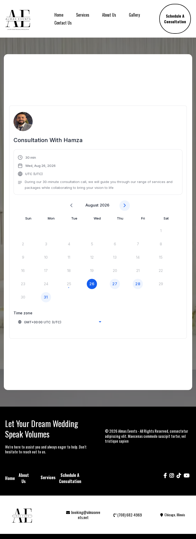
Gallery (134, 15)
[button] (98, 172)
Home (58, 15)
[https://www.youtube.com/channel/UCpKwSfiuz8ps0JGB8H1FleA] (186, 478)
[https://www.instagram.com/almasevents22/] (171, 478)
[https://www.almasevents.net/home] (18, 19)
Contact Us (63, 23)
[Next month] (124, 205)
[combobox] (59, 322)
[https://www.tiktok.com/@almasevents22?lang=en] (178, 478)
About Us (109, 15)
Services (82, 15)
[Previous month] (71, 205)
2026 (104, 205)
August (92, 205)
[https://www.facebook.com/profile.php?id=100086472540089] (165, 478)
